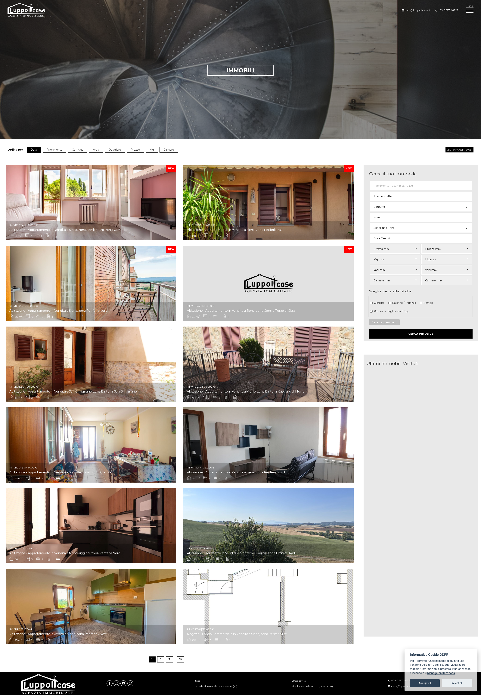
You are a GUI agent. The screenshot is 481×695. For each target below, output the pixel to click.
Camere (168, 149)
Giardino (379, 303)
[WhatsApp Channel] (130, 683)
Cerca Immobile (420, 333)
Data (34, 149)
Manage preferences (441, 673)
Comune (77, 149)
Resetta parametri (384, 322)
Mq (152, 149)
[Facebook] (110, 683)
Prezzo (135, 149)
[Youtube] (123, 683)
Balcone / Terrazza (404, 303)
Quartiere (115, 149)
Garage (428, 303)
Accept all (425, 682)
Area (96, 149)
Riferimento (54, 149)
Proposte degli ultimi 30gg (391, 311)
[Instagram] (116, 683)
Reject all (457, 682)
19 (180, 659)
